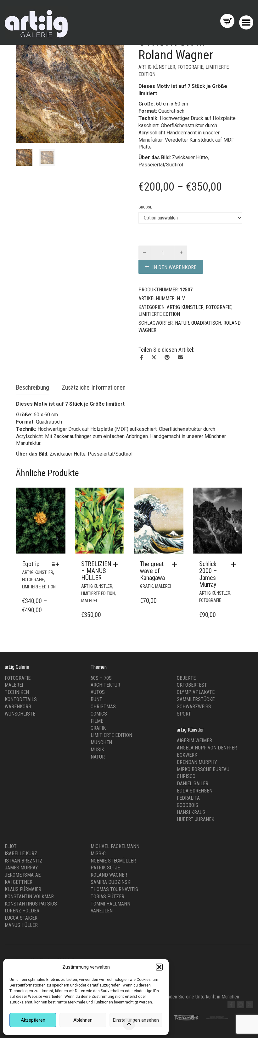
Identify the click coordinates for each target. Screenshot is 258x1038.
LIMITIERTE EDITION (159, 314)
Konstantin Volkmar (29, 897)
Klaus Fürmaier (23, 889)
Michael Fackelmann (115, 846)
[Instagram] (240, 1004)
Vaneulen (102, 911)
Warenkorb (18, 707)
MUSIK (97, 750)
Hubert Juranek (195, 819)
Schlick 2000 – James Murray (208, 574)
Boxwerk (187, 755)
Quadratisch (206, 323)
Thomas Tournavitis (114, 889)
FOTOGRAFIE (190, 67)
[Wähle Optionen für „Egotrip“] (57, 564)
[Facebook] (231, 1004)
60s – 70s (101, 678)
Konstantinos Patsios (31, 904)
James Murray (21, 868)
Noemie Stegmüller (113, 861)
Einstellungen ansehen (136, 1020)
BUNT (96, 699)
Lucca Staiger (21, 918)
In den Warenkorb (174, 267)
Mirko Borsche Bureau (203, 769)
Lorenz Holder (22, 911)
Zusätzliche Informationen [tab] (94, 387)
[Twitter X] (249, 1004)
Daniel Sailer (192, 784)
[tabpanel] (24, 157)
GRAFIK (146, 586)
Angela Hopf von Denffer (207, 748)
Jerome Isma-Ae (23, 875)
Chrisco (186, 776)
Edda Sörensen (194, 791)
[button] (159, 967)
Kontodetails (21, 699)
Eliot (11, 846)
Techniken (17, 692)
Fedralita (188, 798)
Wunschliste (20, 714)
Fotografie (18, 678)
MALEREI (89, 600)
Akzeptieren (33, 1020)
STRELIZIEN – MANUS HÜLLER (96, 570)
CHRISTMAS (103, 707)
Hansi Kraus (191, 812)
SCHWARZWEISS (194, 707)
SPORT (184, 714)
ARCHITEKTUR (105, 685)
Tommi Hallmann (110, 904)
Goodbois (187, 805)
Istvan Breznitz (23, 861)
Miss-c (98, 854)
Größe (145, 207)
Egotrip (31, 564)
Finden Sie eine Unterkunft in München (201, 997)
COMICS (99, 714)
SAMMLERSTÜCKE (196, 699)
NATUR (182, 323)
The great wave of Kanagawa (152, 570)
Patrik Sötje (105, 868)
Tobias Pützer (107, 897)
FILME (97, 721)
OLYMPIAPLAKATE (196, 692)
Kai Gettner (18, 882)
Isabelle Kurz (21, 854)
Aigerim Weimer (194, 740)
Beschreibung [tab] (32, 387)
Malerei (14, 685)
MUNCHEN (101, 742)
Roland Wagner (109, 875)
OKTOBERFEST (192, 685)
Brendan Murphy (197, 762)
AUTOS (98, 692)
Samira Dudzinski (111, 882)
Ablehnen (83, 1020)
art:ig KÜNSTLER (156, 67)
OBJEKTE (186, 678)
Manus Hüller (21, 925)
